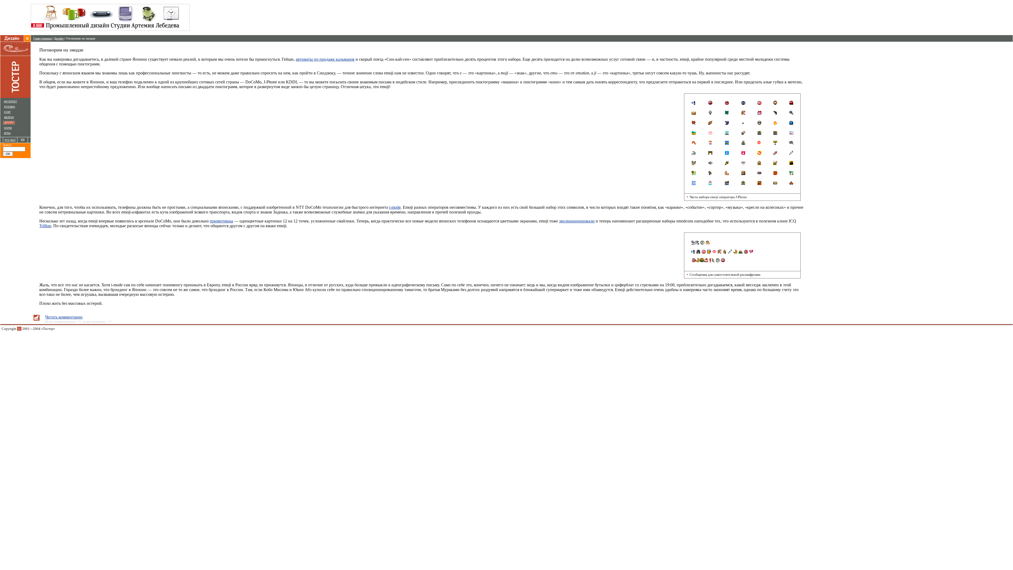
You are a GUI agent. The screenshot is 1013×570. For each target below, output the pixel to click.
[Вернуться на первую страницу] (27, 40)
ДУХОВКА (9, 107)
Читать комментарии (64, 317)
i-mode (395, 207)
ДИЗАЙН (9, 122)
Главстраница (42, 38)
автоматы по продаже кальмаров (325, 59)
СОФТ (7, 112)
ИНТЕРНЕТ (10, 101)
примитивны (221, 221)
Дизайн (59, 38)
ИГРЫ (7, 133)
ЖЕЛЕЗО (9, 117)
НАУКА (8, 128)
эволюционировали (577, 221)
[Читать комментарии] (36, 319)
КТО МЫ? (10, 140)
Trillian (45, 226)
